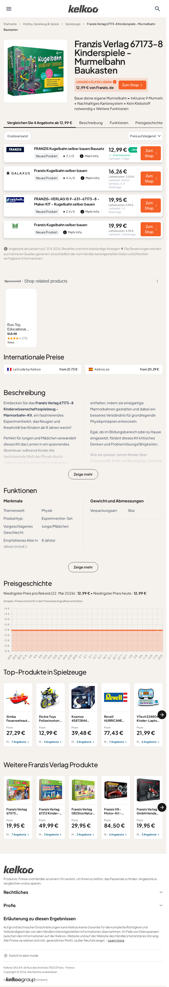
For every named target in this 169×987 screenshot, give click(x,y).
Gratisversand (17, 136)
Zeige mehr (83, 474)
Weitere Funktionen (112, 108)
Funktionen (119, 122)
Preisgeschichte (149, 122)
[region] (83, 714)
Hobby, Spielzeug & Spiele (41, 24)
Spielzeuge (73, 24)
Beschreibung (91, 122)
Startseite (10, 24)
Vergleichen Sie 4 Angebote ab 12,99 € (39, 122)
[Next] (162, 714)
